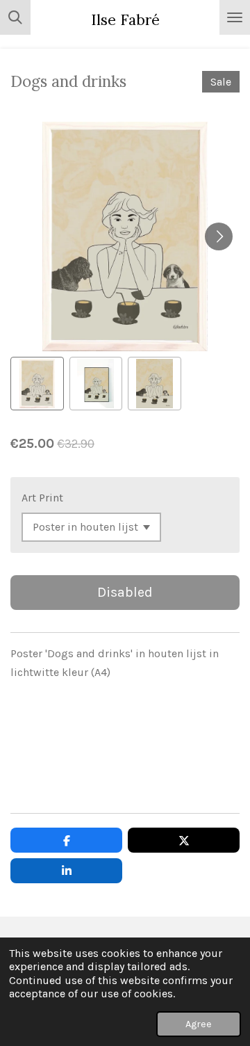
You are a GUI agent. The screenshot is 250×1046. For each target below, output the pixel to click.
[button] (37, 383)
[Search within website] (15, 17)
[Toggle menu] (234, 17)
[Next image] (219, 236)
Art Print (42, 497)
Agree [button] (198, 1024)
